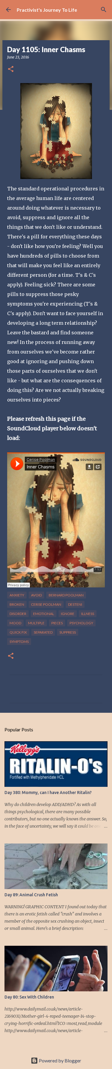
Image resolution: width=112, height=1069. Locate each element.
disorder (18, 613)
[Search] (103, 9)
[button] (10, 69)
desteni (75, 604)
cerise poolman (46, 604)
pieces (57, 623)
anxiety (17, 595)
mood (15, 623)
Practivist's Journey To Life (47, 10)
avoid (36, 595)
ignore (67, 613)
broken (17, 604)
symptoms (19, 641)
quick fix (18, 632)
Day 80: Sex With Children (29, 997)
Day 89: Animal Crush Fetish (31, 894)
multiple (36, 623)
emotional (43, 613)
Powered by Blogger (59, 1060)
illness (87, 613)
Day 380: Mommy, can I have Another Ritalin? (48, 792)
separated (43, 632)
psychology (81, 623)
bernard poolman (66, 595)
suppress (67, 632)
